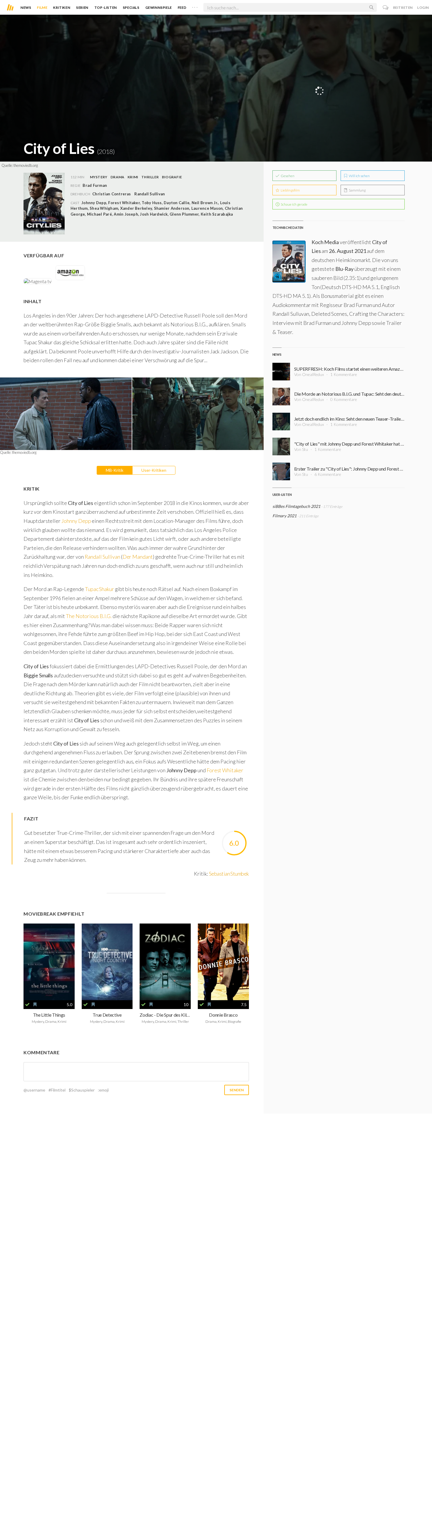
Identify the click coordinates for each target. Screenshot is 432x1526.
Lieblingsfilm (290, 190)
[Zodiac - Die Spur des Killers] (165, 962)
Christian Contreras (111, 194)
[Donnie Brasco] (223, 962)
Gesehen (287, 176)
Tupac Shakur (99, 589)
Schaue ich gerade (293, 204)
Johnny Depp (76, 521)
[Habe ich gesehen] (27, 1004)
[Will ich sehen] (35, 1004)
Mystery (99, 177)
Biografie (172, 177)
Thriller (150, 177)
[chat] (386, 7)
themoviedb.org (26, 165)
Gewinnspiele (158, 7)
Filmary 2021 (284, 515)
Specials (131, 7)
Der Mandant (138, 556)
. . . (194, 6)
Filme (42, 7)
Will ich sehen (359, 176)
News (26, 7)
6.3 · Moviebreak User (383, 85)
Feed (182, 7)
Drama (117, 177)
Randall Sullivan (149, 194)
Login (423, 7)
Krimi (133, 177)
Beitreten (403, 7)
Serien (82, 7)
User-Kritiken (153, 470)
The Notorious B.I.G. (89, 616)
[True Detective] (107, 962)
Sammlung (357, 190)
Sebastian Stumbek (229, 873)
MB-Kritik (114, 470)
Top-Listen (105, 7)
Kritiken (61, 7)
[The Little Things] (49, 962)
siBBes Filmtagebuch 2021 (296, 506)
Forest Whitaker (225, 770)
